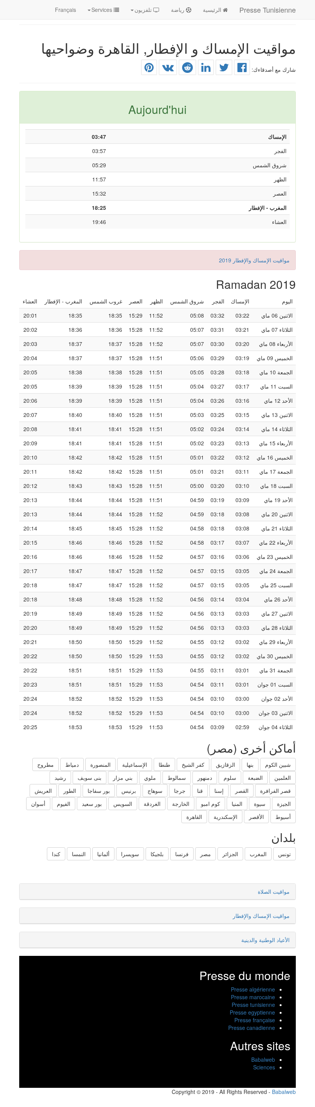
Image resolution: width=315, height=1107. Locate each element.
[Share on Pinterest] (149, 69)
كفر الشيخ (193, 764)
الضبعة (255, 777)
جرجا (180, 790)
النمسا (79, 854)
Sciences (264, 1067)
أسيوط (283, 816)
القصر (242, 790)
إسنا (219, 790)
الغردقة (152, 803)
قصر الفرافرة (275, 790)
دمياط (72, 764)
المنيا (237, 803)
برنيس (128, 790)
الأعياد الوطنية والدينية (265, 940)
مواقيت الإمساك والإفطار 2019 (254, 260)
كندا (56, 854)
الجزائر (230, 854)
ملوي (150, 777)
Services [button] (102, 9)
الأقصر (256, 816)
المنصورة (100, 764)
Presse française (254, 1020)
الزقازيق (225, 764)
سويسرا (130, 854)
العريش (43, 790)
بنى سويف (89, 777)
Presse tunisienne (253, 1004)
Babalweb (263, 1059)
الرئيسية (213, 9)
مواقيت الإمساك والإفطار (261, 915)
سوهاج (155, 790)
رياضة (178, 9)
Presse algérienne (253, 989)
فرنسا (182, 854)
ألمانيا (103, 854)
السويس (122, 803)
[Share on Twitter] (224, 69)
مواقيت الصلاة (274, 891)
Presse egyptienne (252, 1012)
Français (65, 9)
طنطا (164, 764)
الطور (69, 790)
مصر (205, 854)
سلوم (230, 777)
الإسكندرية (225, 816)
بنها (250, 764)
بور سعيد (92, 803)
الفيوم (63, 803)
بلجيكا (157, 854)
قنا (200, 790)
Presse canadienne (251, 1027)
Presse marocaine (253, 997)
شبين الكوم (278, 764)
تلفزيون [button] (143, 9)
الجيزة (284, 803)
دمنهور (204, 777)
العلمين (282, 777)
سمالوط (176, 777)
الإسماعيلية (134, 764)
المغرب (258, 854)
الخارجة (180, 803)
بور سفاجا (99, 790)
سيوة (259, 803)
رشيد (60, 777)
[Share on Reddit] (187, 69)
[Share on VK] (168, 69)
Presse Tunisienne (267, 10)
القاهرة (194, 816)
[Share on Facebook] (242, 69)
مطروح (45, 764)
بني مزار (123, 777)
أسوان (38, 803)
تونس (284, 854)
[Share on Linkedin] (206, 69)
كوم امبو (210, 803)
